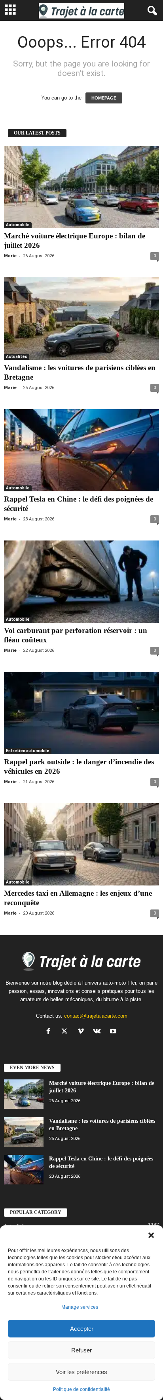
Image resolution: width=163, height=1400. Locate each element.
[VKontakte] (99, 1032)
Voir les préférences (81, 1372)
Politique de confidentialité (81, 1389)
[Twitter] (66, 1032)
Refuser (81, 1350)
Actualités (16, 356)
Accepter (81, 1328)
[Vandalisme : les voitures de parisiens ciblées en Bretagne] (81, 318)
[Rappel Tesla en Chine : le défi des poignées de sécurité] (81, 450)
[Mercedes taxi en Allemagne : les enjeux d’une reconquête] (81, 844)
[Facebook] (50, 1032)
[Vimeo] (82, 1032)
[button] (151, 1235)
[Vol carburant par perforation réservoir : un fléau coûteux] (81, 581)
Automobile (18, 225)
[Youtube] (114, 1032)
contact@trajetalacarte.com (95, 1016)
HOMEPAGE (103, 98)
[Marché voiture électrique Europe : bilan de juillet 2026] (81, 187)
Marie (10, 255)
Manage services (79, 1307)
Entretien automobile (27, 751)
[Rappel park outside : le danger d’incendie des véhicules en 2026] (81, 713)
